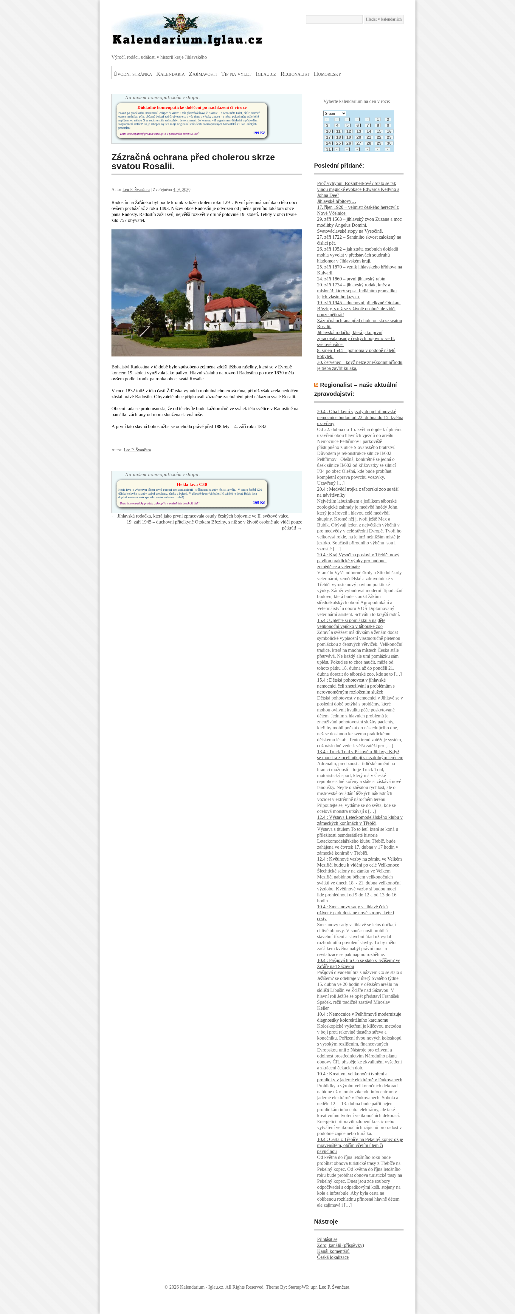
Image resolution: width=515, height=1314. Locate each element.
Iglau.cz (266, 73)
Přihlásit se (327, 1239)
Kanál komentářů (333, 1251)
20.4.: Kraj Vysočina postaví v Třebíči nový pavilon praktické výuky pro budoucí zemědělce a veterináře (358, 560)
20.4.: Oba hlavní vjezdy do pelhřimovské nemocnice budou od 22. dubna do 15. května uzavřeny (360, 417)
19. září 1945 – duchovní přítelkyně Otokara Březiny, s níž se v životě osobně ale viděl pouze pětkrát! (359, 308)
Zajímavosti (203, 73)
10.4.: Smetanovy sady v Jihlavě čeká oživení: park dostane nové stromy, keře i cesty (355, 912)
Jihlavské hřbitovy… (336, 201)
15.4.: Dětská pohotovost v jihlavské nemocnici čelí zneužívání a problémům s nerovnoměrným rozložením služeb (356, 685)
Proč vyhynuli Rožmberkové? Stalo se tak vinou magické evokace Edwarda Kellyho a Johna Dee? (358, 189)
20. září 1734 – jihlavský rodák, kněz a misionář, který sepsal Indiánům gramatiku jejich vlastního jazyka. (357, 290)
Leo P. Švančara (136, 189)
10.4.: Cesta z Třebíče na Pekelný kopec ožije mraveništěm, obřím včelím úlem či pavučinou (360, 1145)
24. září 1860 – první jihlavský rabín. (352, 278)
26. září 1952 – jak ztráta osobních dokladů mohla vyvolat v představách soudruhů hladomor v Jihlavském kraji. (357, 254)
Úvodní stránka (132, 73)
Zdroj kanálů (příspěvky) (340, 1245)
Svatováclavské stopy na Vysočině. (350, 231)
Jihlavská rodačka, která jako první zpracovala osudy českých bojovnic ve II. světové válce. (200, 515)
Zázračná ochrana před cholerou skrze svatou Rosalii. (193, 161)
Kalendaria (170, 73)
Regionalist (295, 73)
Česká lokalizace (333, 1257)
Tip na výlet (236, 73)
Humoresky (327, 73)
